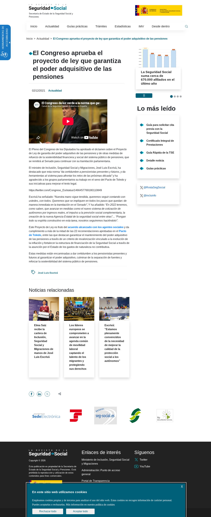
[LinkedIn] (39, 394)
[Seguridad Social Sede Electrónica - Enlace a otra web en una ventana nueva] (46, 416)
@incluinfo (150, 195)
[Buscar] (186, 26)
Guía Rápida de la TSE (160, 152)
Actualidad (43, 38)
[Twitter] (47, 394)
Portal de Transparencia (96, 480)
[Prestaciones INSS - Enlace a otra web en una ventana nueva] (135, 415)
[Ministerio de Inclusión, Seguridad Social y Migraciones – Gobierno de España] (158, 10)
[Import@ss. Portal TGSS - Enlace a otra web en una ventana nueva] (76, 416)
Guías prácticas (156, 168)
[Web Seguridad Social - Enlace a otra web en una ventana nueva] (105, 415)
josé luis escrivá (48, 272)
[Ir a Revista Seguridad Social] (52, 7)
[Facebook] (31, 394)
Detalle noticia (155, 160)
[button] (58, 393)
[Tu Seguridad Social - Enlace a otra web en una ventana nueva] (165, 415)
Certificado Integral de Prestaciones (160, 142)
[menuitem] (33, 26)
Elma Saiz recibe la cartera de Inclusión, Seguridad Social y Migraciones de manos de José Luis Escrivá (43, 341)
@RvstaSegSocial (154, 187)
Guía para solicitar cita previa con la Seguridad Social (160, 129)
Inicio (29, 38)
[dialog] (106, 500)
